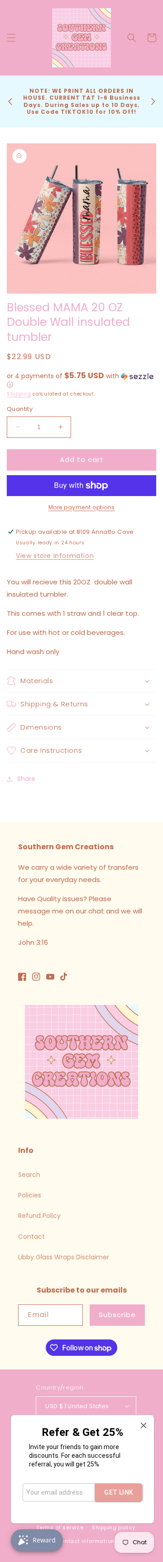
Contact (31, 1236)
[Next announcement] (153, 101)
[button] (11, 38)
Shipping (19, 393)
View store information (55, 555)
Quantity (20, 409)
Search (29, 1174)
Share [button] (26, 778)
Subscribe (117, 1314)
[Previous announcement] (10, 101)
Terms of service (59, 1527)
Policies (29, 1195)
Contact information (86, 1541)
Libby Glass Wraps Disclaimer (63, 1257)
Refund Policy (39, 1215)
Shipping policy (113, 1527)
